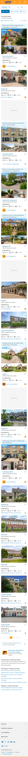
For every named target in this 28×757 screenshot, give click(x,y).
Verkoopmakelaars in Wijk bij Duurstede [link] (11, 689)
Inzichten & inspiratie (6, 728)
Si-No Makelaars (5, 633)
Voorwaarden (10, 752)
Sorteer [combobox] (25, 20)
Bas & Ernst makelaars (7, 97)
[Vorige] (8, 637)
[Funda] (8, 2)
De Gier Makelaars (11, 66)
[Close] (9, 7)
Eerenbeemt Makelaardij (12, 164)
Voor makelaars (5, 732)
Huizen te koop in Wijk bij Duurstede (10, 670)
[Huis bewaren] (25, 56)
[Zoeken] (18, 7)
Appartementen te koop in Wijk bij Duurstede (13, 672)
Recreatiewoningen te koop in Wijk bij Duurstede (14, 682)
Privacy (3, 752)
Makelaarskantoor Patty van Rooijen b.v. (11, 339)
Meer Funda (4, 736)
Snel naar (3, 724)
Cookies (17, 752)
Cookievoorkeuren (7, 754)
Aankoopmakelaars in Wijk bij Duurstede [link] (11, 687)
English (6, 746)
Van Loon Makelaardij (6, 436)
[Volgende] (20, 637)
